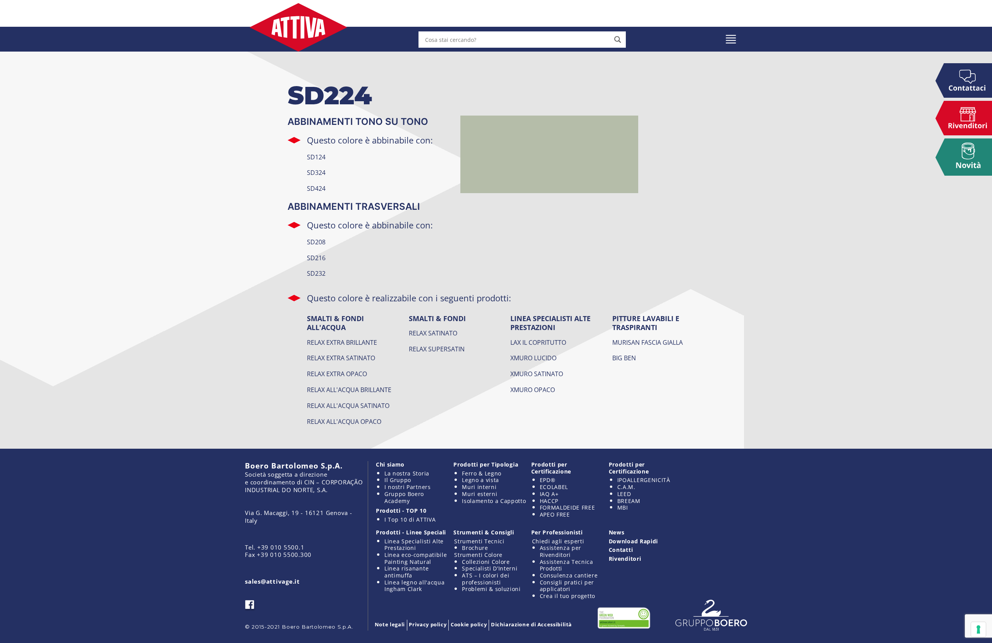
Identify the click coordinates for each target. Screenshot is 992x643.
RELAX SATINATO (433, 333)
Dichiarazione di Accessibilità (531, 624)
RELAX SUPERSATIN (437, 349)
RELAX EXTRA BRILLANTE (342, 342)
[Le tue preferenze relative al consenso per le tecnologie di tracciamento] (978, 629)
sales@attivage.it (272, 581)
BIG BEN (624, 358)
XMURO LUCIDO (533, 358)
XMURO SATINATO (536, 374)
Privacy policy (427, 624)
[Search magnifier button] (617, 39)
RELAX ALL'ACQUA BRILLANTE (349, 389)
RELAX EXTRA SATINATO (341, 358)
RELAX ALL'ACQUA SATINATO (348, 405)
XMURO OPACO (532, 389)
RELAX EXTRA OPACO (337, 374)
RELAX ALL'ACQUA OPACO (344, 421)
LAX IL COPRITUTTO (538, 342)
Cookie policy (469, 624)
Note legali (390, 624)
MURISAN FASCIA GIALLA (647, 342)
